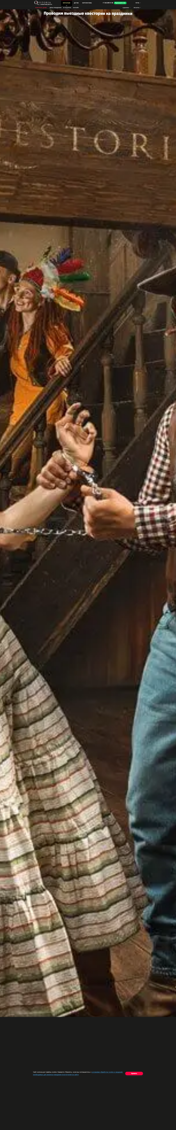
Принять (134, 1073)
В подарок (67, 7)
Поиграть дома (41, 7)
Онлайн (76, 7)
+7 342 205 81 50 (108, 3)
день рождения (55, 7)
